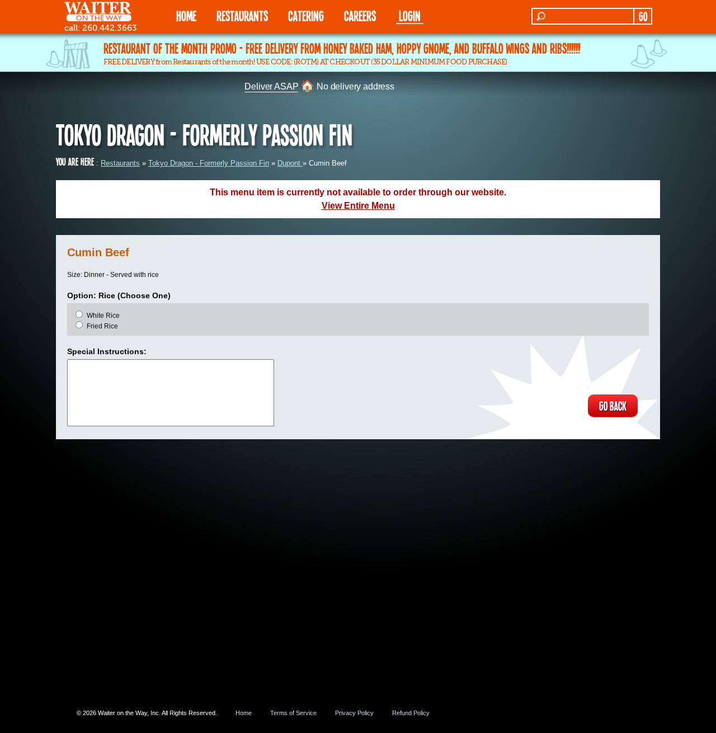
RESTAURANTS (242, 15)
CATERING (306, 15)
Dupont (290, 163)
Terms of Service (293, 712)
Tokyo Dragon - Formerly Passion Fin (208, 163)
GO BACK (612, 405)
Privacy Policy (354, 712)
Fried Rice (102, 326)
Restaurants (120, 163)
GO (643, 16)
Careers (360, 15)
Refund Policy (411, 712)
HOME (186, 15)
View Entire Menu (358, 205)
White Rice (103, 315)
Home (243, 712)
